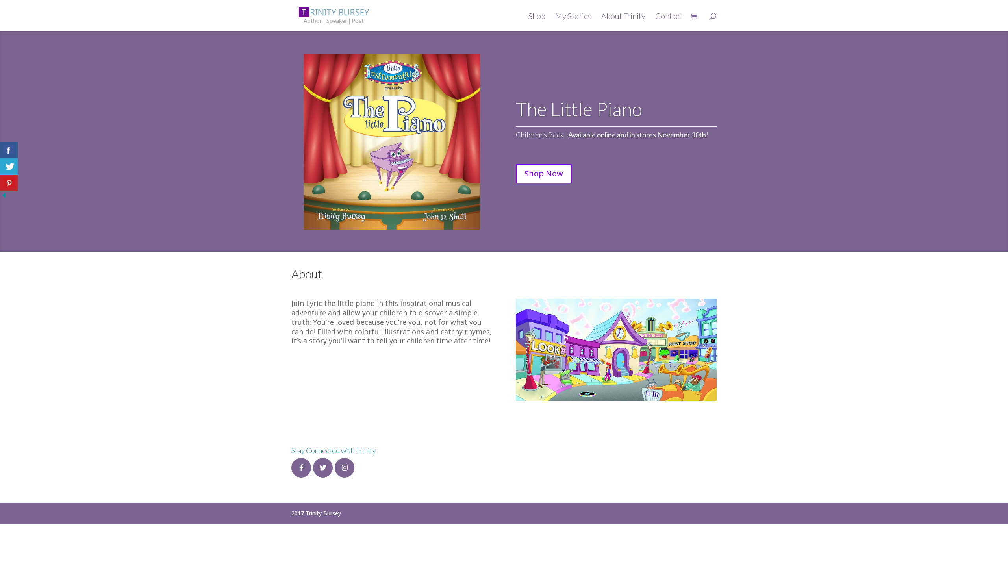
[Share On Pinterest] (9, 183)
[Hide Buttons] (4, 197)
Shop (536, 16)
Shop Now (543, 173)
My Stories (573, 16)
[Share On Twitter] (9, 166)
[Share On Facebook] (9, 150)
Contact (668, 16)
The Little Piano (579, 109)
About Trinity (623, 16)
